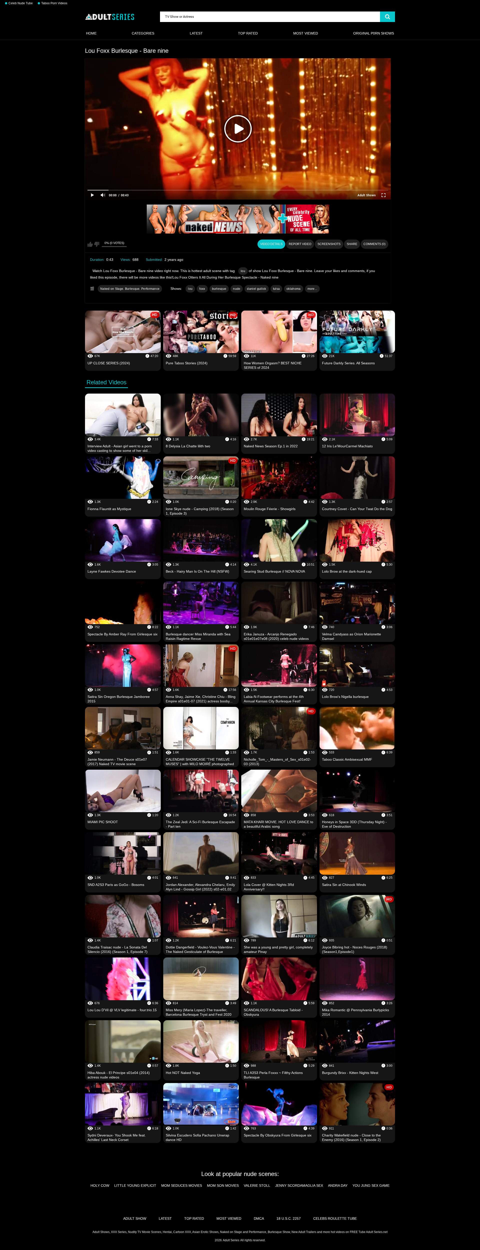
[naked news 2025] (238, 219)
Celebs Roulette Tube (335, 1218)
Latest (196, 33)
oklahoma (293, 289)
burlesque (219, 289)
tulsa (276, 289)
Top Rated (248, 33)
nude (236, 289)
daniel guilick (256, 289)
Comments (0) (375, 244)
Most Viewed (305, 33)
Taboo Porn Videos (54, 3)
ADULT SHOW (134, 1218)
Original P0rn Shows (373, 33)
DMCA (259, 1218)
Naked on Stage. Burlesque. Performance (130, 289)
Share (352, 244)
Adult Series (231, 1240)
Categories (143, 33)
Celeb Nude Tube (20, 3)
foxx (202, 289)
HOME (91, 33)
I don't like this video (96, 244)
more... (312, 289)
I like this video (90, 244)
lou (243, 271)
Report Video (300, 244)
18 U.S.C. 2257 (288, 1218)
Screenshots (329, 244)
